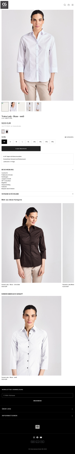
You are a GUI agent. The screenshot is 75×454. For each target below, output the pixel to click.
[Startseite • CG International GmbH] (4, 5)
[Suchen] (65, 5)
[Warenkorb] (69, 5)
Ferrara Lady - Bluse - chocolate (11, 284)
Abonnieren (37, 401)
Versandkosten (17, 126)
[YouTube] (41, 437)
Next (70, 237)
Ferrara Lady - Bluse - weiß (9, 377)
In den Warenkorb (21, 148)
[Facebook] (37, 437)
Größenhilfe (69, 137)
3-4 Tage (12, 161)
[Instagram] (34, 437)
